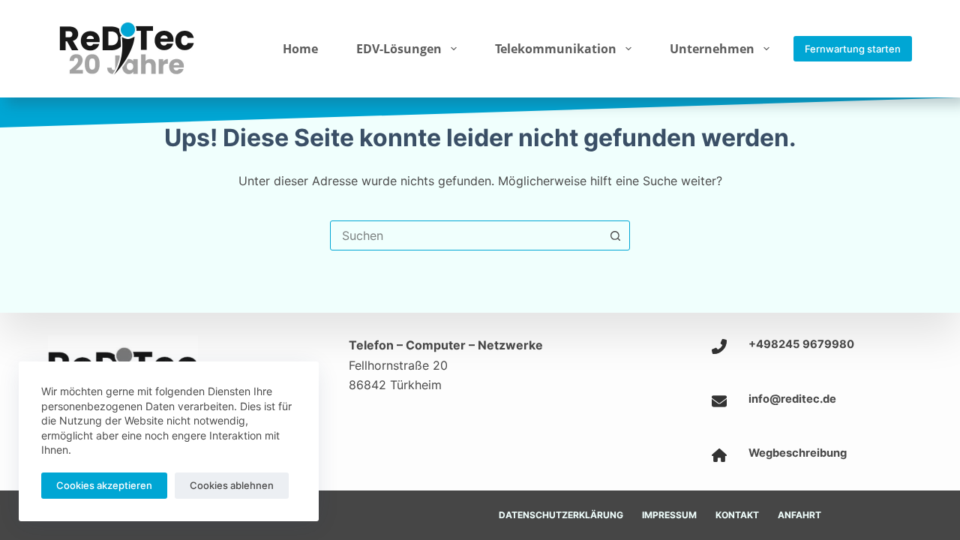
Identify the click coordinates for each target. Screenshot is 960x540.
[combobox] (466, 235)
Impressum (669, 514)
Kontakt (737, 514)
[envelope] (719, 401)
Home (300, 48)
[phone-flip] (719, 346)
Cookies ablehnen (232, 485)
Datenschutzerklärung (561, 514)
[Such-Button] (615, 235)
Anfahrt (799, 514)
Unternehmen (712, 48)
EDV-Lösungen (399, 48)
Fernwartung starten (853, 49)
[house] (719, 455)
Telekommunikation (555, 48)
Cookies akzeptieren (104, 485)
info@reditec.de (792, 399)
